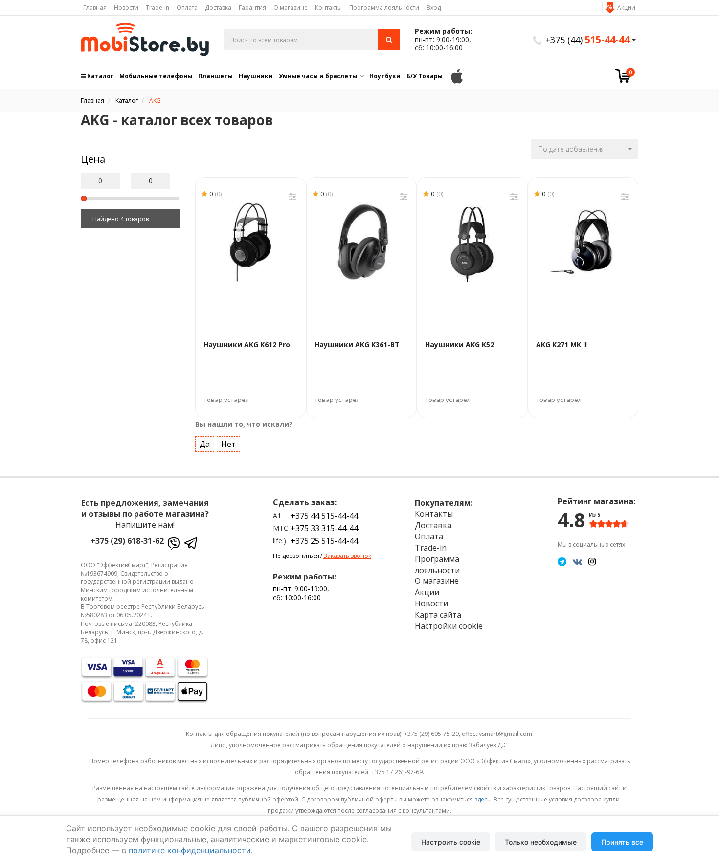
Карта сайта (438, 614)
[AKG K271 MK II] (583, 242)
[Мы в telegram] (562, 561)
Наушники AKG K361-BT (357, 344)
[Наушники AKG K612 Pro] (251, 242)
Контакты (328, 7)
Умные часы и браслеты (318, 76)
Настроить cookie (450, 842)
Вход (434, 7)
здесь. (483, 799)
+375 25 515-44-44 (324, 540)
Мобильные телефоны (155, 76)
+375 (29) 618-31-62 (127, 540)
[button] (584, 149)
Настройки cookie (449, 626)
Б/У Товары (424, 76)
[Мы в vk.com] (577, 561)
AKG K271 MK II (561, 344)
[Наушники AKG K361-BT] (362, 242)
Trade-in (157, 7)
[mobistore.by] (145, 39)
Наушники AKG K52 (459, 344)
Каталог (99, 76)
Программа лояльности (384, 7)
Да (205, 444)
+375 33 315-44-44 (324, 528)
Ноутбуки (385, 76)
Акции (626, 7)
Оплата (187, 7)
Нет (228, 444)
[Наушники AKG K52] (472, 242)
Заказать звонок (347, 556)
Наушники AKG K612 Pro (246, 344)
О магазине (290, 7)
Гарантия (252, 7)
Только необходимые (541, 842)
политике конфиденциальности (190, 850)
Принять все (622, 842)
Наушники (256, 76)
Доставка (218, 7)
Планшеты (215, 76)
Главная (95, 7)
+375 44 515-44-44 (324, 516)
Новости (126, 7)
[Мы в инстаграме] (592, 561)
